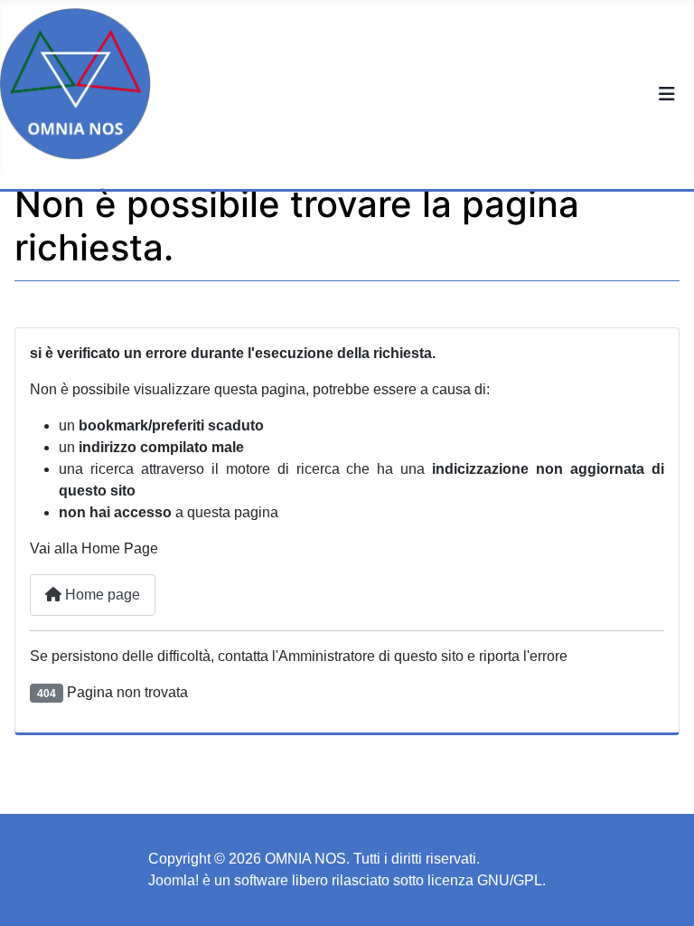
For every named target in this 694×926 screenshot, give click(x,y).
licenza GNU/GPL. (486, 880)
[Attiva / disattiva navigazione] (667, 94)
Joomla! (173, 880)
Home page (100, 594)
